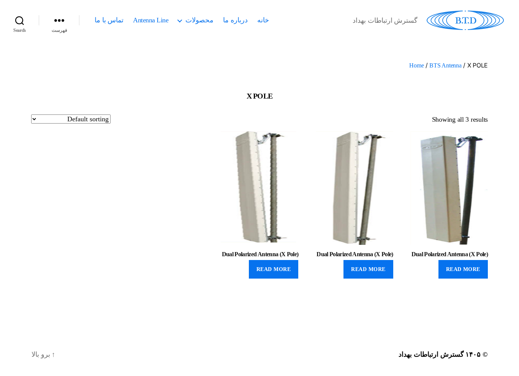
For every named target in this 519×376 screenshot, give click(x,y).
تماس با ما (109, 20)
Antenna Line (150, 20)
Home (416, 65)
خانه (263, 20)
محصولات (199, 20)
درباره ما (235, 20)
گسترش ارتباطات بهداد (431, 354)
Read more (463, 269)
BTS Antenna (445, 65)
